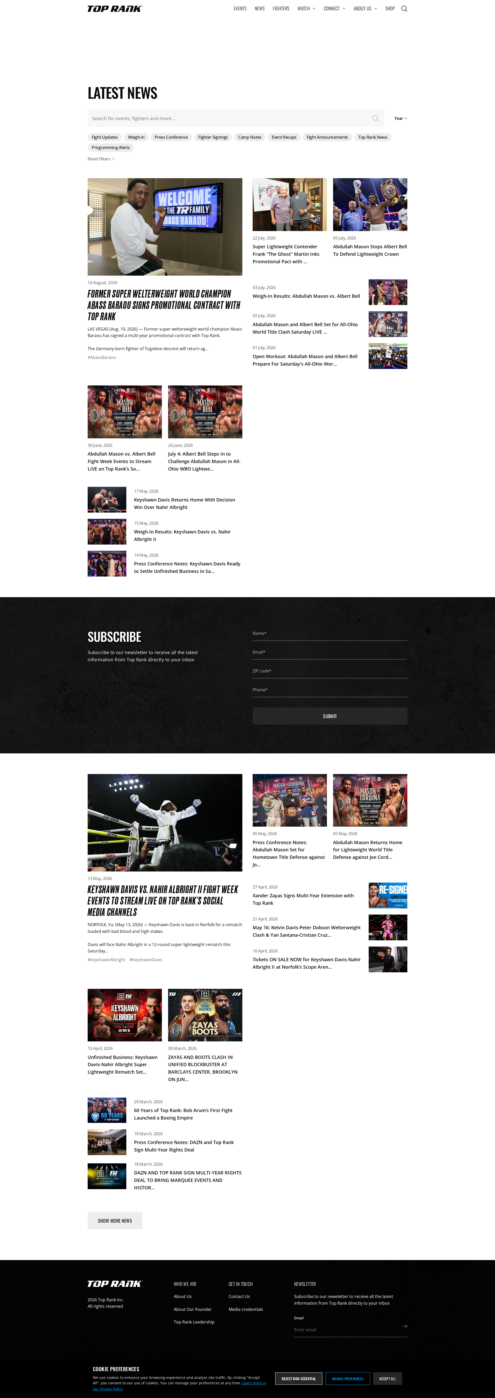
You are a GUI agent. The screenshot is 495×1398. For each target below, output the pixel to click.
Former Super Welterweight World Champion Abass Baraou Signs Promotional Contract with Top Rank (164, 305)
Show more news (115, 1220)
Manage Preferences (348, 1378)
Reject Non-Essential (299, 1378)
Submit (330, 716)
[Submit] (403, 1326)
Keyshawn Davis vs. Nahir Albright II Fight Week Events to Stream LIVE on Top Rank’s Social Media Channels (163, 900)
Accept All (387, 1378)
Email (299, 1317)
